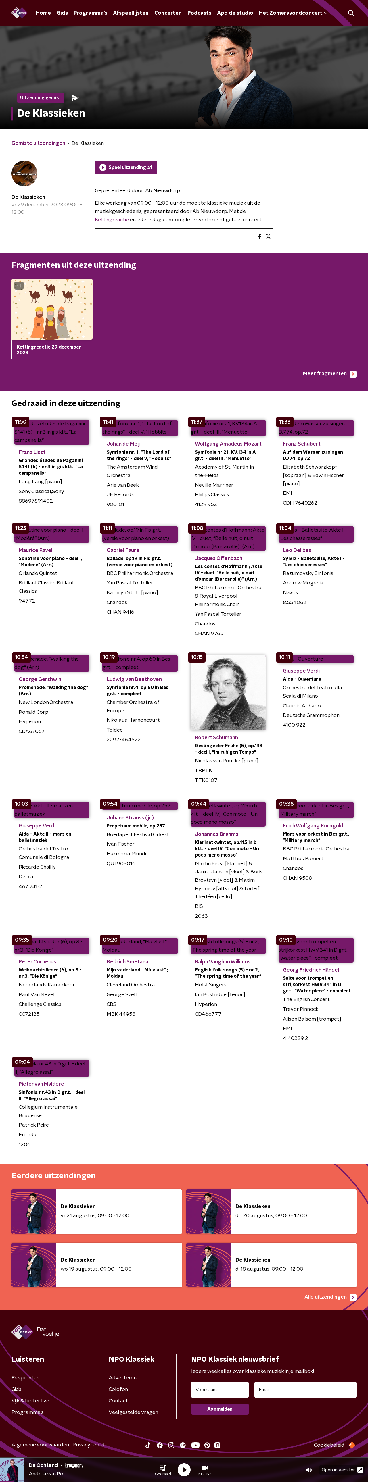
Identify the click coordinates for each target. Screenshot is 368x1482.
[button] (163, 1470)
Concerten (168, 13)
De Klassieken (28, 197)
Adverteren (123, 1378)
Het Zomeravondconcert (290, 13)
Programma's (90, 13)
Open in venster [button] (338, 1470)
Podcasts (199, 13)
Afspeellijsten (131, 13)
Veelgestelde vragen (133, 1412)
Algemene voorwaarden (40, 1445)
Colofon (118, 1389)
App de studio (235, 13)
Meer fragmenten (325, 373)
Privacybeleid (88, 1445)
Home (43, 13)
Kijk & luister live (30, 1401)
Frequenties (26, 1378)
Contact (118, 1401)
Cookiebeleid (329, 1445)
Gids (62, 13)
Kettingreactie (112, 219)
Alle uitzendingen (325, 1297)
